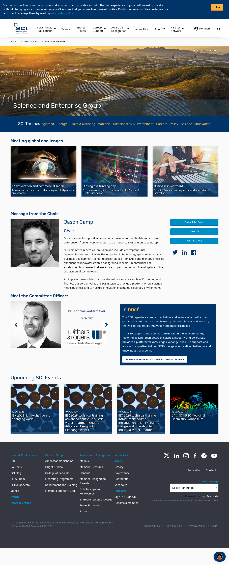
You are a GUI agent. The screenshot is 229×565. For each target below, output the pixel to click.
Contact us (121, 479)
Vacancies (120, 485)
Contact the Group (194, 222)
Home (13, 42)
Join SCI (194, 231)
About (158, 29)
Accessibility (152, 526)
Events (65, 29)
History (118, 467)
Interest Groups (81, 29)
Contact (211, 470)
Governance (122, 473)
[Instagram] (186, 455)
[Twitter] (166, 456)
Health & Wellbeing (82, 124)
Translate (212, 496)
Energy (62, 124)
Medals (84, 461)
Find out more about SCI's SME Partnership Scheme (155, 359)
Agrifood (48, 124)
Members (204, 28)
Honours (85, 473)
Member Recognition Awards (93, 481)
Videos (15, 491)
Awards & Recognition (118, 29)
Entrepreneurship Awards (96, 499)
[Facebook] (195, 455)
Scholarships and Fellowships (91, 491)
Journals (16, 467)
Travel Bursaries (90, 505)
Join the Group (194, 240)
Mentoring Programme (59, 479)
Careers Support (98, 29)
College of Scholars (57, 473)
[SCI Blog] (204, 455)
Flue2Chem (18, 479)
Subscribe (193, 470)
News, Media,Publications (45, 29)
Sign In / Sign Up (125, 497)
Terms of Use (174, 526)
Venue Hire (141, 29)
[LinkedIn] (176, 455)
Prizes (83, 511)
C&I (13, 461)
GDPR (214, 526)
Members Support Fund (60, 491)
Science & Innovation (195, 124)
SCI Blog (16, 473)
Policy (174, 124)
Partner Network (176, 29)
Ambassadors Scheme (59, 461)
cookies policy (64, 13)
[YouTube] (214, 455)
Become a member (126, 503)
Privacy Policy (197, 526)
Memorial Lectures (91, 467)
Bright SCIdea (54, 467)
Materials (104, 124)
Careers (161, 124)
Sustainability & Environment (133, 124)
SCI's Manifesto (20, 485)
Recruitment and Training (61, 485)
